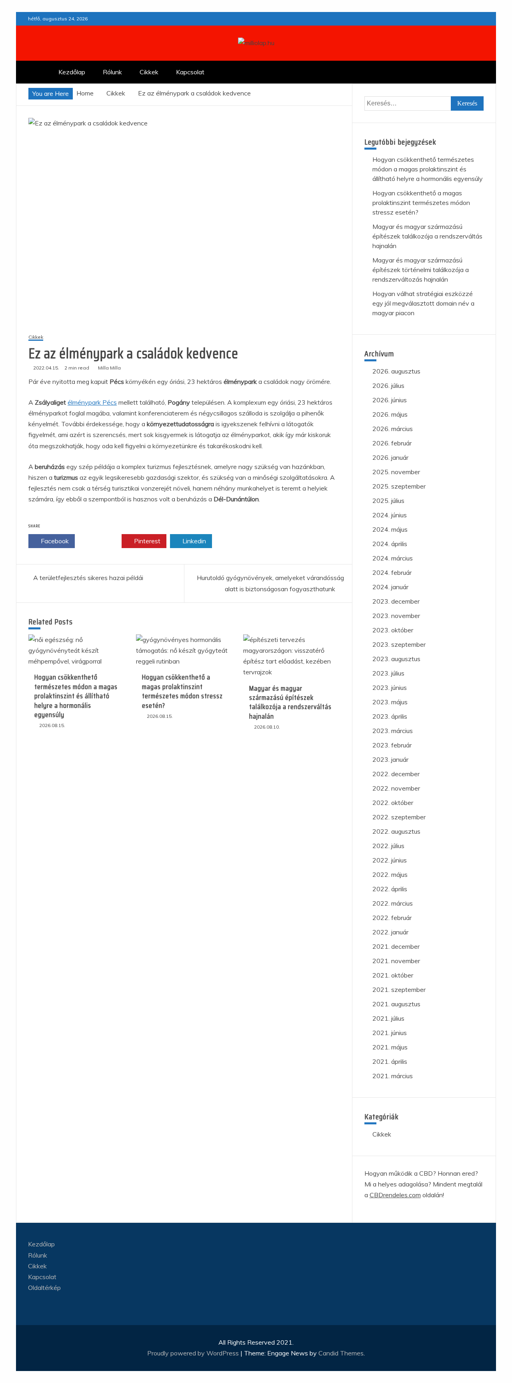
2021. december (396, 946)
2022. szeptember (399, 817)
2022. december (396, 774)
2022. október (392, 803)
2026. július (388, 385)
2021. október (392, 975)
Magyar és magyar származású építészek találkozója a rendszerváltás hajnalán (290, 702)
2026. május (390, 414)
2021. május (390, 1047)
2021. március (392, 1076)
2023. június (389, 688)
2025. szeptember (399, 486)
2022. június (389, 860)
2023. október (392, 630)
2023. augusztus (396, 659)
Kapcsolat (190, 72)
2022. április (389, 889)
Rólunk (112, 72)
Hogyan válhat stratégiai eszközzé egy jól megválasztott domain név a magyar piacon (423, 303)
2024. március (392, 558)
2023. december (396, 601)
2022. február (392, 918)
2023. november (396, 616)
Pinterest (146, 541)
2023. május (390, 702)
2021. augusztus (396, 1004)
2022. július (388, 846)
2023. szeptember (399, 644)
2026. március (392, 429)
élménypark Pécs (92, 402)
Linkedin (193, 541)
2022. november (396, 788)
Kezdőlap (71, 72)
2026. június (389, 400)
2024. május (390, 529)
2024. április (389, 544)
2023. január (390, 759)
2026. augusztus (396, 371)
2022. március (392, 903)
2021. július (388, 1018)
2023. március (392, 731)
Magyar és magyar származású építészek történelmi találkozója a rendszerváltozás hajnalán (420, 269)
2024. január (390, 587)
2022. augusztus (396, 831)
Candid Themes (341, 1353)
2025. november (396, 472)
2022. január (390, 932)
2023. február (392, 745)
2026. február (392, 443)
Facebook (54, 541)
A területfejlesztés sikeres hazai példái (88, 578)
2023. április (389, 716)
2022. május (390, 874)
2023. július (388, 673)
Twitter (100, 541)
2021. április (389, 1061)
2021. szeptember (399, 990)
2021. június (389, 1033)
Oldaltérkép (44, 1288)
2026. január (390, 457)
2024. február (392, 572)
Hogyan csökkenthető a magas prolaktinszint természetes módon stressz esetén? (182, 691)
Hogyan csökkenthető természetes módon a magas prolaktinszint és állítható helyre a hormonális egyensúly (76, 696)
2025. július (388, 501)
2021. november (396, 961)
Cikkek (149, 72)
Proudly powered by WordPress (193, 1353)
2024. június (389, 515)
